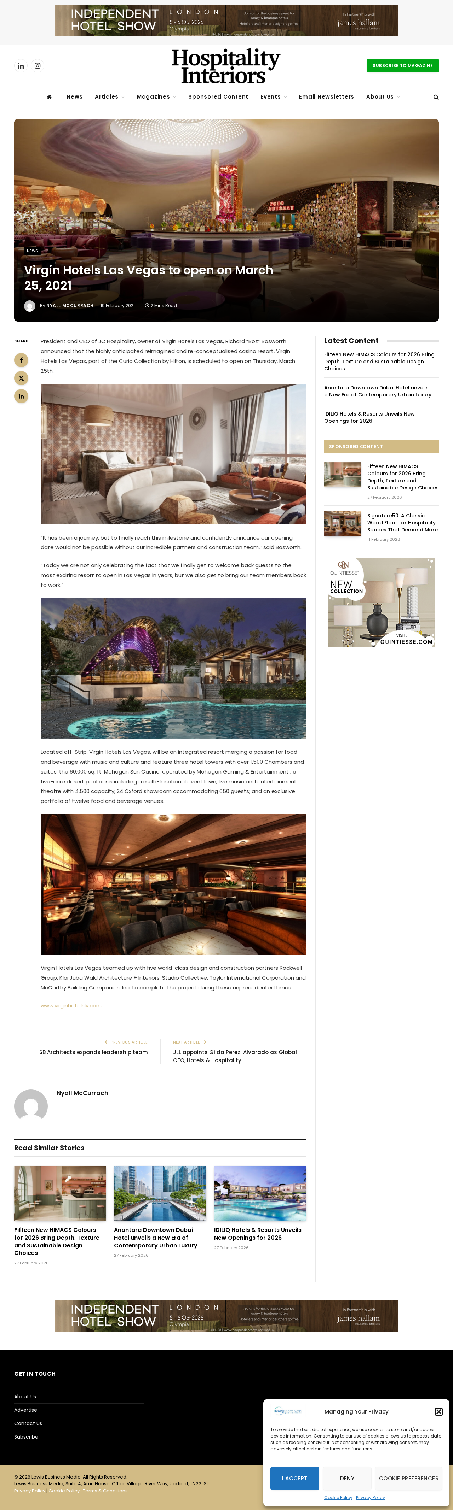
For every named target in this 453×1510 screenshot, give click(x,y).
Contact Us (28, 1423)
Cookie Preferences (408, 1478)
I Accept (295, 1478)
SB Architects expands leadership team (93, 1052)
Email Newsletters (326, 96)
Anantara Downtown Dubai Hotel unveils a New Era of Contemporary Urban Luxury (155, 1237)
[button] (438, 1411)
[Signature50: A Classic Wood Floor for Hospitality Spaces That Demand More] (342, 523)
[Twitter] (21, 378)
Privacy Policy (370, 1497)
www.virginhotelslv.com (71, 1005)
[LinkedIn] (21, 396)
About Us (380, 96)
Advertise (25, 1410)
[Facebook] (21, 360)
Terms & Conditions (105, 1490)
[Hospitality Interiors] (226, 66)
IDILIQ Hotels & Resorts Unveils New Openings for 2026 (258, 1234)
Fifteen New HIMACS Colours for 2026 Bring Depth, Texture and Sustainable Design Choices (56, 1241)
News (75, 96)
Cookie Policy (338, 1497)
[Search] (435, 97)
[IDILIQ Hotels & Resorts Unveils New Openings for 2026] (260, 1193)
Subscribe (26, 1436)
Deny (347, 1478)
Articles (107, 96)
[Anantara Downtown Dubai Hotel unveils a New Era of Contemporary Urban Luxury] (160, 1193)
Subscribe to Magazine (403, 66)
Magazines (153, 96)
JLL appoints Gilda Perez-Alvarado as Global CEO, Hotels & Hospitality (235, 1056)
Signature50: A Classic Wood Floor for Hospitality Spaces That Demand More (402, 522)
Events (270, 96)
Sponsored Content (218, 96)
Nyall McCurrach (70, 305)
